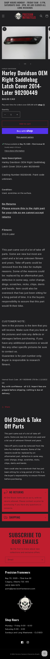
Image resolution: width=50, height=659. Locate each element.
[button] (3, 16)
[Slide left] (19, 64)
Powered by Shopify (34, 654)
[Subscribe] (42, 560)
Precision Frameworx (21, 654)
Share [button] (7, 407)
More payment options (25, 137)
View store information (14, 151)
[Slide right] (30, 64)
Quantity (5, 109)
